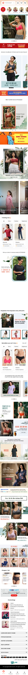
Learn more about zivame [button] (8, 633)
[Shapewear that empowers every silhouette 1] (5, 335)
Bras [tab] (9, 221)
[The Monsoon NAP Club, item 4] (15, 388)
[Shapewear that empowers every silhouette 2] (16, 335)
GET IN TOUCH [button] (5, 652)
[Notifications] (17, 3)
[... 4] (15, 450)
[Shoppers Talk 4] (11, 578)
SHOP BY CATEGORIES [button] (7, 640)
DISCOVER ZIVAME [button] (6, 648)
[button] (21, 3)
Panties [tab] (16, 221)
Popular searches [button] (6, 637)
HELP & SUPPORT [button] (5, 644)
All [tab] (4, 221)
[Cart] (25, 3)
